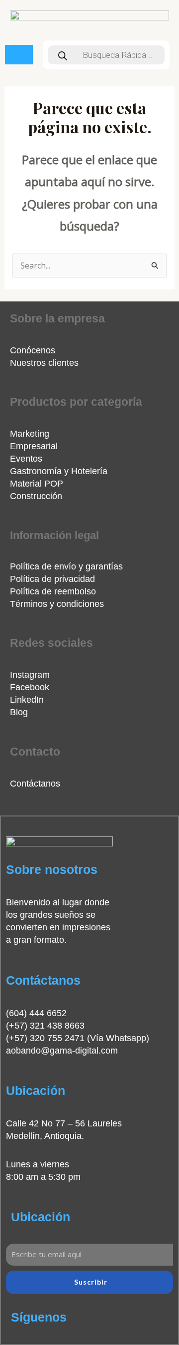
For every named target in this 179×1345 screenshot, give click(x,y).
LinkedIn (27, 700)
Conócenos (32, 350)
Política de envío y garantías (66, 566)
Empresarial (34, 446)
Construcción (36, 496)
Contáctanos (35, 784)
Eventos (26, 459)
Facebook (29, 687)
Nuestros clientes (44, 363)
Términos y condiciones (57, 604)
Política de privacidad (52, 579)
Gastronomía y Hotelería (58, 471)
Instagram (30, 675)
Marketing (29, 434)
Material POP (36, 484)
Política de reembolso (53, 591)
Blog (19, 712)
